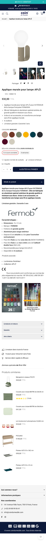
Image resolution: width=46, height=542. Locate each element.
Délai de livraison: (18, 148)
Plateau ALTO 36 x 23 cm (24, 465)
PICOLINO (19, 436)
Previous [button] (4, 46)
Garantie (6, 330)
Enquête (7, 164)
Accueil (4, 19)
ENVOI (24, 2)
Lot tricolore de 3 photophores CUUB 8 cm (30, 421)
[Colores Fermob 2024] (12, 315)
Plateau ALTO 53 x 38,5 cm (25, 450)
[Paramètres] (37, 13)
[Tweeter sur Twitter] (24, 83)
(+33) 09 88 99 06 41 (12, 508)
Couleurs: (9, 129)
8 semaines (25, 153)
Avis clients (8, 336)
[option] (23, 46)
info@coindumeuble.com (13, 512)
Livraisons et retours (11, 324)
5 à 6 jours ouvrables (10, 153)
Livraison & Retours (35, 160)
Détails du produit (10, 182)
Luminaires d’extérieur (12, 261)
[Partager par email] (32, 83)
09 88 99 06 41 (25, 6)
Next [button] (42, 46)
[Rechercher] (7, 13)
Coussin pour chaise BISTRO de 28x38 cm (30, 392)
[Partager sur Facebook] (21, 83)
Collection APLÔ (10, 264)
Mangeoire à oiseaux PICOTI (25, 377)
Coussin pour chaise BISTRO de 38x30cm (29, 406)
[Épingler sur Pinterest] (28, 83)
